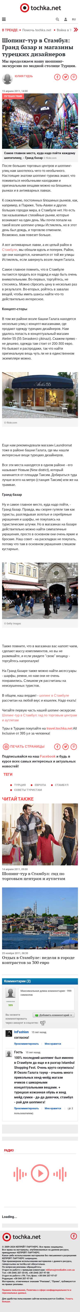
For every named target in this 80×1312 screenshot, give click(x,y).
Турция (20, 785)
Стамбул (62, 785)
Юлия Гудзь (24, 76)
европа (40, 785)
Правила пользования (13, 1290)
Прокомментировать (26, 1043)
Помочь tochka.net (37, 30)
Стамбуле (9, 249)
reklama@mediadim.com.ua (60, 1270)
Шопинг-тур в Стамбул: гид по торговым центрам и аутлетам (33, 876)
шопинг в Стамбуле (54, 695)
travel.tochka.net (59, 728)
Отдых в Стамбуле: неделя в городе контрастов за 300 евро (38, 960)
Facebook (48, 756)
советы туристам (28, 790)
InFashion (21, 1032)
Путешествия (13, 96)
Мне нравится (53, 1043)
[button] (66, 19)
